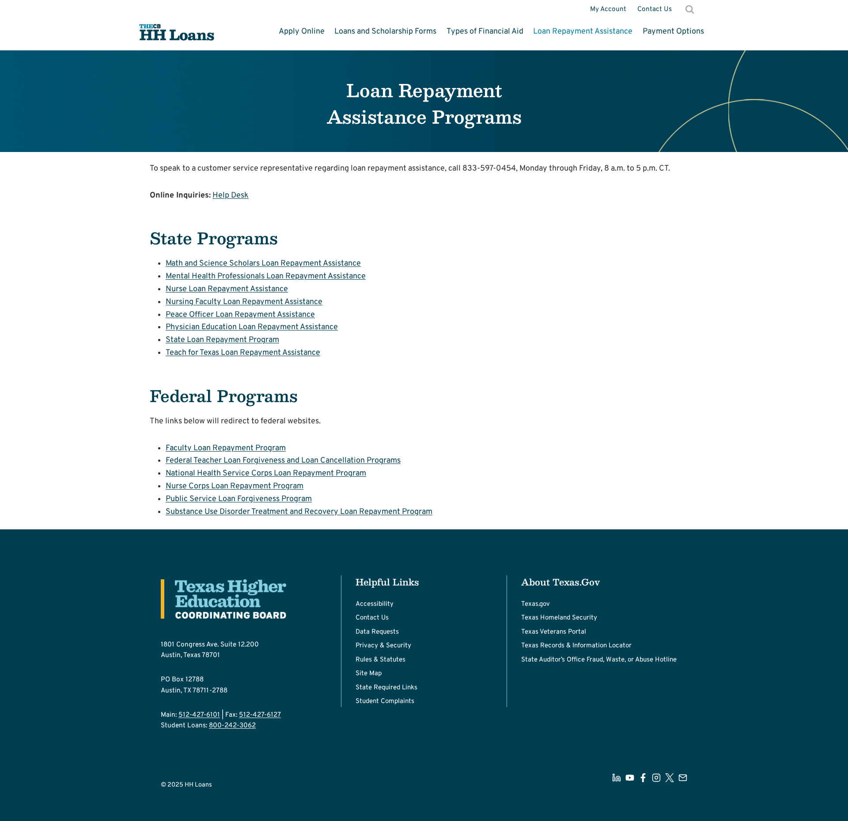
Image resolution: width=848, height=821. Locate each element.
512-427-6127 (260, 715)
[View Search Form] (689, 9)
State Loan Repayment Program (222, 340)
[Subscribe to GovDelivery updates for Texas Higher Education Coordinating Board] (682, 777)
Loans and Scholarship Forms (385, 32)
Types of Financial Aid (485, 32)
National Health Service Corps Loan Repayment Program (266, 473)
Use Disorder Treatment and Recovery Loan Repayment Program (318, 512)
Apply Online (302, 32)
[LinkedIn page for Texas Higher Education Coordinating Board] (616, 777)
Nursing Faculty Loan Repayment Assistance (244, 302)
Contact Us (654, 9)
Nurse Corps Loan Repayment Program (234, 486)
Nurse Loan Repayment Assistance (227, 289)
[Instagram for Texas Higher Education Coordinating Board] (656, 777)
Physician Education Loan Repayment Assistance (252, 327)
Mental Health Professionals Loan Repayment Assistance (266, 276)
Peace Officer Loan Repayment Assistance (240, 315)
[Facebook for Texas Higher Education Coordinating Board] (643, 777)
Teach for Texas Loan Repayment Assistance (243, 353)
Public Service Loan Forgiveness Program (239, 499)
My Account (608, 9)
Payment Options (673, 32)
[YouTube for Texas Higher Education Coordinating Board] (629, 777)
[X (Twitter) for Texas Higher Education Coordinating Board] (669, 777)
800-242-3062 (232, 725)
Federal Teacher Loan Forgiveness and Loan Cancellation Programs (283, 461)
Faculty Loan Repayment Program (226, 448)
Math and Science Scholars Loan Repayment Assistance (263, 263)
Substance (185, 512)
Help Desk (230, 195)
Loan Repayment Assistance (582, 32)
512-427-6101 (199, 715)
